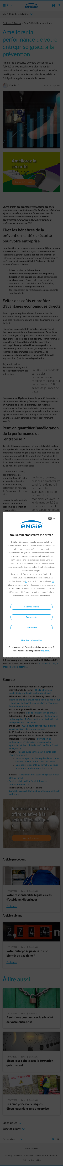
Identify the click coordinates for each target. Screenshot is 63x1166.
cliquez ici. (45, 651)
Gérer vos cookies (31, 607)
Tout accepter (31, 617)
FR (50, 518)
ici (26, 581)
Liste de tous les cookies (31, 640)
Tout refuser (31, 628)
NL (54, 518)
